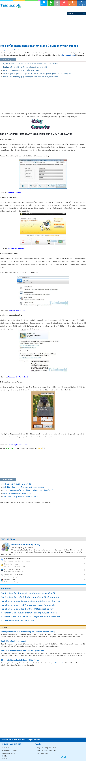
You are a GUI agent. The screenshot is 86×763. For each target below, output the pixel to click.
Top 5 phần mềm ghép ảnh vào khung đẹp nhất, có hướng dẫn (30, 597)
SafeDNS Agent (9, 580)
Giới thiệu (5, 748)
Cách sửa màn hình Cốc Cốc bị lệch (17, 620)
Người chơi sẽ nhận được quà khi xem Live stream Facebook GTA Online (31, 64)
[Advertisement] (43, 27)
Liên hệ (5, 759)
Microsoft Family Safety (12, 559)
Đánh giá (3, 50)
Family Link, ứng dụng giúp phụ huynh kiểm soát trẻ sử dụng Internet (30, 77)
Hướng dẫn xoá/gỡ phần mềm (46, 750)
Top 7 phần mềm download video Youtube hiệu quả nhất (28, 593)
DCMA (4, 756)
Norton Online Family (11, 564)
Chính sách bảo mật (9, 753)
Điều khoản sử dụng (9, 750)
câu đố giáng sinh (58, 663)
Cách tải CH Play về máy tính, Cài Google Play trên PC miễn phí (30, 616)
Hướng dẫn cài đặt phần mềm (46, 748)
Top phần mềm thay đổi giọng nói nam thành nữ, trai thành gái (31, 601)
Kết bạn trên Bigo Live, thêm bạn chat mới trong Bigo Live (25, 67)
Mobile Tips (72, 5)
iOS (57, 5)
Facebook (62, 757)
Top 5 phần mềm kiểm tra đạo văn (14, 641)
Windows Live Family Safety (25, 544)
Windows (44, 5)
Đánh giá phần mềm (14, 50)
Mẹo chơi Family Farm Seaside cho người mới (21, 70)
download (11, 6)
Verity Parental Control (12, 569)
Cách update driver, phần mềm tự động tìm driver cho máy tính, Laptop (28, 632)
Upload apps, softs (41, 753)
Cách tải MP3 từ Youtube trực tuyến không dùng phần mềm (29, 612)
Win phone (64, 5)
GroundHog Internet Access (13, 574)
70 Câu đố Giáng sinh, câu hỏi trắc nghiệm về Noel (20, 660)
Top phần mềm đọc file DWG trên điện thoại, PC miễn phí (28, 605)
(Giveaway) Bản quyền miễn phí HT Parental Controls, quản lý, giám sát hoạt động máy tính (39, 73)
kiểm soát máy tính (68, 55)
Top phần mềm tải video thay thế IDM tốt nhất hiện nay (27, 608)
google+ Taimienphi (65, 757)
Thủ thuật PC (81, 5)
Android (50, 5)
